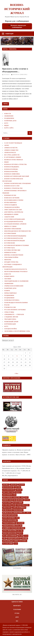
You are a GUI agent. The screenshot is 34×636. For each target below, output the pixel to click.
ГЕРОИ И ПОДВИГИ (10, 205)
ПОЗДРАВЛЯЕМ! (9, 297)
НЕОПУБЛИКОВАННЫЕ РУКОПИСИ (15, 271)
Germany (18, 492)
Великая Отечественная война (13, 510)
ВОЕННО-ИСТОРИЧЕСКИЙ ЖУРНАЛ (17, 9)
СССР (26, 535)
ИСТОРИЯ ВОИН (9, 243)
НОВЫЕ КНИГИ (9, 276)
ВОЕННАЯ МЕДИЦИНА (11, 166)
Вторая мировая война (10, 520)
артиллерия (6, 541)
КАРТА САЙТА (9, 128)
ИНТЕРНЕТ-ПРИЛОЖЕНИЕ (12, 228)
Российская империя (10, 535)
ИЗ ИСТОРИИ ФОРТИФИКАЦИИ (14, 219)
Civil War (17, 487)
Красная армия (19, 528)
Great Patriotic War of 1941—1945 (13, 497)
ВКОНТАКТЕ (17, 605)
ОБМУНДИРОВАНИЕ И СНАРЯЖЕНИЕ (16, 281)
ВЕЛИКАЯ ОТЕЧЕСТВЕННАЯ (13, 159)
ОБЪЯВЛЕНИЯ (8, 116)
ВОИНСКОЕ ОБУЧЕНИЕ (11, 198)
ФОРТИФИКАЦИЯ (10, 324)
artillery (14, 484)
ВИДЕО (6, 125)
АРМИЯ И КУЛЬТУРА (10, 147)
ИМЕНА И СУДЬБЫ (10, 226)
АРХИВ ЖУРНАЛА (10, 152)
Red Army (20, 500)
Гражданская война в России (12, 525)
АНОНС (6, 145)
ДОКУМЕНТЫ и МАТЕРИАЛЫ (13, 212)
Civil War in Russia (9, 489)
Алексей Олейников (19, 507)
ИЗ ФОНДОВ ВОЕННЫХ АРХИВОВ (15, 224)
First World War (8, 492)
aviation (21, 484)
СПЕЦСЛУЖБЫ (9, 312)
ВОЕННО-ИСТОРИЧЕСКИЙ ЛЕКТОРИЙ (16, 176)
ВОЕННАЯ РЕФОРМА (11, 171)
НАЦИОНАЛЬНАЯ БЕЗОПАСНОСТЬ (15, 269)
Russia (27, 500)
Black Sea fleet (8, 487)
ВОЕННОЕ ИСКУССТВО (11, 186)
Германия (20, 523)
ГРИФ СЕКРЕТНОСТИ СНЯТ (13, 209)
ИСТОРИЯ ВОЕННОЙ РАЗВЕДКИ (14, 240)
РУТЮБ (17, 613)
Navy (26, 497)
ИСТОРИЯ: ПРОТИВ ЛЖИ (12, 250)
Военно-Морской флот (10, 515)
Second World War (9, 505)
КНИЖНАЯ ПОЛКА (10, 252)
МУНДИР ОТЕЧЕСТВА (11, 262)
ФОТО (6, 123)
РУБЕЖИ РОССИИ (10, 307)
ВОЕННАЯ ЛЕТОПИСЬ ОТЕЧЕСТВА (15, 164)
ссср (15, 543)
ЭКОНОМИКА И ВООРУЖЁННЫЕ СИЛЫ (17, 331)
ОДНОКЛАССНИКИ (17, 601)
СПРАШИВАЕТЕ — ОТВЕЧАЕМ (14, 314)
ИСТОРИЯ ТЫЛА (9, 248)
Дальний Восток (8, 528)
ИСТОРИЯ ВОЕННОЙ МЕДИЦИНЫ (15, 236)
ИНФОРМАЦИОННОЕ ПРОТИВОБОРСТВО (17, 231)
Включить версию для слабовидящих (18, 26)
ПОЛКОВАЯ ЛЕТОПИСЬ (11, 300)
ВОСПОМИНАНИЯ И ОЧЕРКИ (13, 200)
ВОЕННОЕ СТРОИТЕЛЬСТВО (13, 188)
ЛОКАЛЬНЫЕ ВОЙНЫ (11, 257)
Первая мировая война (10, 533)
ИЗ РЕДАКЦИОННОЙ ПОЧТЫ (13, 221)
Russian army (7, 502)
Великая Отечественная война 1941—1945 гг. (16, 512)
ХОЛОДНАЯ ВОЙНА (10, 328)
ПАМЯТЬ (7, 290)
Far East (19, 489)
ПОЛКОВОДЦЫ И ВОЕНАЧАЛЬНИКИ (16, 302)
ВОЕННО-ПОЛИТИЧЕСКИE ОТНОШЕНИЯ (17, 183)
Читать (5, 104)
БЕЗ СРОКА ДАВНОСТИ (11, 155)
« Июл (16, 373)
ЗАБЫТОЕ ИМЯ (9, 217)
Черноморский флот (13, 538)
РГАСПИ (6, 305)
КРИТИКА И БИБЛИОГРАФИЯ (13, 255)
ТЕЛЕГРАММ (17, 609)
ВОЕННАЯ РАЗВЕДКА (11, 169)
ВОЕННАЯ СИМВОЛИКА (20, 74)
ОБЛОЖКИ (7, 278)
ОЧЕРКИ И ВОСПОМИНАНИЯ (13, 286)
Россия (20, 535)
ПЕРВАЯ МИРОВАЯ (10, 293)
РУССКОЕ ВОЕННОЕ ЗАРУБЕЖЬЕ (15, 309)
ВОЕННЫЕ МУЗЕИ (10, 195)
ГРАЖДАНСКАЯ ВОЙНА (12, 207)
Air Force (6, 484)
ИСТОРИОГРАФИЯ (10, 233)
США (4, 538)
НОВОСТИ (7, 113)
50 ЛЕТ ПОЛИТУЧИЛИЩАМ (13, 143)
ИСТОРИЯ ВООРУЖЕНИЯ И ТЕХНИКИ (16, 245)
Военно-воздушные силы (11, 518)
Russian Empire (18, 502)
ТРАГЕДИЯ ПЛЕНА (10, 319)
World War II (7, 507)
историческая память (19, 541)
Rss (17, 621)
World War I (25, 505)
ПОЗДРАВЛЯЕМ (9, 118)
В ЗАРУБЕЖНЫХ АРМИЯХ (12, 157)
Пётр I (20, 533)
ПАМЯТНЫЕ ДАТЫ (10, 120)
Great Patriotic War (9, 494)
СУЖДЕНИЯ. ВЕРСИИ (11, 317)
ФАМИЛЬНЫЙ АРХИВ (11, 321)
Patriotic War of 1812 (9, 500)
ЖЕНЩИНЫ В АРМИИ (11, 214)
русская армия (8, 543)
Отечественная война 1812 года (13, 530)
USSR (17, 505)
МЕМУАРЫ (7, 259)
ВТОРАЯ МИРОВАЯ (10, 202)
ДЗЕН (17, 617)
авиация (24, 538)
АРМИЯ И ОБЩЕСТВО (11, 150)
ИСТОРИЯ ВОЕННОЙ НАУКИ (13, 238)
